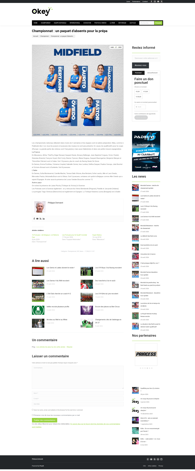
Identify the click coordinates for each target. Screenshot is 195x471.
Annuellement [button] (152, 73)
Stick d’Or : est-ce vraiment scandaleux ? (149, 419)
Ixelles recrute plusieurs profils (58, 307)
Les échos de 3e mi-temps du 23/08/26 (150, 304)
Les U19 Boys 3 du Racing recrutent (108, 268)
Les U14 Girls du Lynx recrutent (106, 294)
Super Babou (97, 235)
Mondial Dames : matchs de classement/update (149, 187)
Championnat (72, 251)
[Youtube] (37, 219)
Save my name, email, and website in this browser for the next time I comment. (58, 410)
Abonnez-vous (140, 65)
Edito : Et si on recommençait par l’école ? (149, 430)
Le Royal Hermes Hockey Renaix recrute (148, 315)
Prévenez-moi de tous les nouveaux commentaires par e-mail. (57, 415)
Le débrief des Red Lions (148, 236)
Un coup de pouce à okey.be (149, 399)
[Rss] (40, 219)
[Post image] (38, 271)
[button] (140, 368)
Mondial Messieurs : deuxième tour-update (150, 294)
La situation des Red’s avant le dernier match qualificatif (150, 325)
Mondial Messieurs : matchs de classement (149, 227)
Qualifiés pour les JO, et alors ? (149, 389)
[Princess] (146, 365)
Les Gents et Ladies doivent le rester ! (61, 268)
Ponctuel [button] (138, 73)
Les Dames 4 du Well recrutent (58, 281)
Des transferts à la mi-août (105, 281)
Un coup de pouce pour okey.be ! (148, 409)
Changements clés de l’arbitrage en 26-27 (108, 321)
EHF (78, 251)
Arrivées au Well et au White (57, 320)
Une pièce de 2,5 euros (147, 254)
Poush (42, 466)
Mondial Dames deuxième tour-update (148, 273)
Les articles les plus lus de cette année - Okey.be (54, 347)
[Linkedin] (44, 219)
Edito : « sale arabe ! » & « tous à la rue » (150, 440)
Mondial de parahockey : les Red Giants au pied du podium (150, 284)
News (81, 251)
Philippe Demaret (37, 459)
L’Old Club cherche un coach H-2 (59, 294)
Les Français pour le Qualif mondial (74, 235)
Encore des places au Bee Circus (107, 307)
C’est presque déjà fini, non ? (149, 263)
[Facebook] (34, 219)
